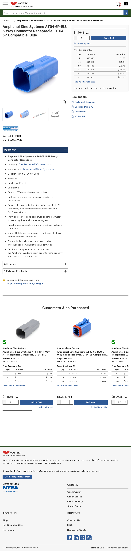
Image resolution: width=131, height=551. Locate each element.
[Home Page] (22, 4)
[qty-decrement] (75, 38)
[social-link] (70, 537)
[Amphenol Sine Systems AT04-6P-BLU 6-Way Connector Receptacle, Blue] (9, 114)
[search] (125, 12)
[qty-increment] (87, 38)
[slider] (17, 410)
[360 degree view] (55, 114)
